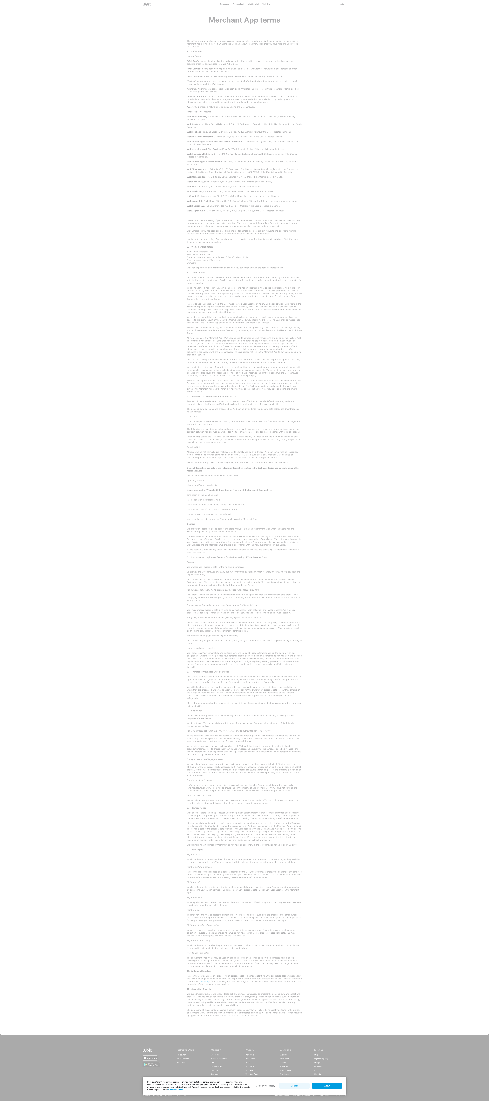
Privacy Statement (176, 1089)
